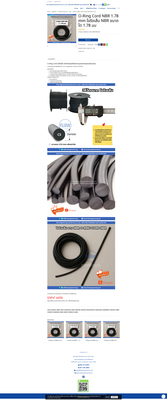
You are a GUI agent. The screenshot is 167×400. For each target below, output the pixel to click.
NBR (94, 48)
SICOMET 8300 (70, 74)
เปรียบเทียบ (91, 44)
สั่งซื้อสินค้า (89, 40)
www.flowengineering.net (84, 373)
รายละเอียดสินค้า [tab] (51, 59)
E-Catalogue (102, 8)
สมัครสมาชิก (57, 1)
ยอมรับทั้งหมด (114, 397)
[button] (118, 8)
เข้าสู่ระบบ (50, 1)
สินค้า (81, 8)
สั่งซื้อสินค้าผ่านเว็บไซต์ (91, 8)
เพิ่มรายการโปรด (82, 44)
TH (109, 4)
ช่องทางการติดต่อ (111, 8)
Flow (83, 51)
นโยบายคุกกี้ (58, 397)
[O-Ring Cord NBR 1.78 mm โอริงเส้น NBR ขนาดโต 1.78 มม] (61, 29)
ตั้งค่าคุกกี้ (107, 397)
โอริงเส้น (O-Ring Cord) (87, 48)
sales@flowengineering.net (84, 370)
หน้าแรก (76, 8)
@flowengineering (74, 301)
